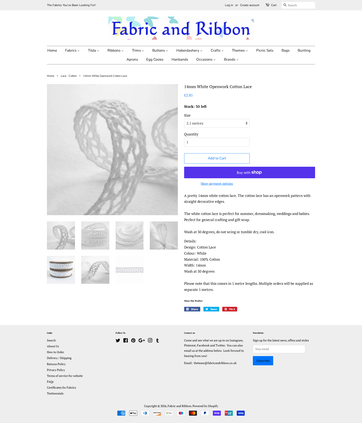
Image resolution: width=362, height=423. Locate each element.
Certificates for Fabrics (61, 387)
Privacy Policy (56, 370)
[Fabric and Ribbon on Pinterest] (133, 341)
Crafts (216, 50)
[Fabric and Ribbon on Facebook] (125, 341)
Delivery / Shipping (59, 358)
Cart (274, 5)
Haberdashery (188, 50)
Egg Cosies (154, 59)
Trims (137, 50)
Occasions (204, 59)
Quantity (191, 134)
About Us (53, 346)
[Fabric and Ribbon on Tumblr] (157, 341)
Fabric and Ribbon (179, 406)
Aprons (132, 59)
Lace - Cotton (69, 76)
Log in (229, 5)
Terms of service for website (65, 376)
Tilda (92, 50)
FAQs (50, 382)
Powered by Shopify (205, 406)
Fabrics (71, 50)
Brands (230, 59)
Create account (249, 5)
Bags (286, 50)
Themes (239, 50)
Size (187, 115)
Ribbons (114, 50)
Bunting (304, 50)
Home (52, 50)
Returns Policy (56, 364)
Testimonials (55, 393)
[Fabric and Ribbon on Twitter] (118, 341)
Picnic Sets (264, 50)
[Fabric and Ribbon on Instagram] (150, 341)
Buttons (159, 50)
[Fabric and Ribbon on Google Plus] (141, 341)
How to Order (55, 352)
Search (51, 340)
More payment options (217, 183)
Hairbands (180, 59)
